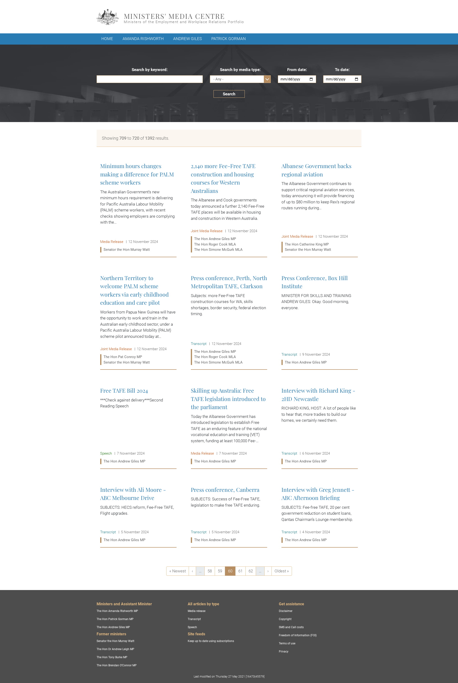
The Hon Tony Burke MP (112, 657)
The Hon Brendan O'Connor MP (117, 665)
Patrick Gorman (228, 38)
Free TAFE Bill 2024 (138, 426)
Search (229, 94)
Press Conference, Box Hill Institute (320, 320)
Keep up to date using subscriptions (211, 641)
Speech (192, 627)
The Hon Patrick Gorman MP (115, 619)
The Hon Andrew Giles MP (113, 627)
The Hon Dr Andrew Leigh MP (115, 649)
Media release (196, 611)
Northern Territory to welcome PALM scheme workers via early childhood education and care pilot (138, 320)
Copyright (285, 619)
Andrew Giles (187, 38)
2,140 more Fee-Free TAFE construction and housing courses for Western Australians (229, 207)
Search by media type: (240, 69)
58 (211, 570)
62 (252, 570)
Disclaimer (285, 611)
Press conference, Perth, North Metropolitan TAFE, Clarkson (229, 320)
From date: (297, 69)
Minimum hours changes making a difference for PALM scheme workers (138, 207)
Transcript (194, 619)
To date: (342, 69)
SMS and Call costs (291, 627)
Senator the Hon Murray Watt (115, 641)
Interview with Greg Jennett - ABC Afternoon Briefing (320, 515)
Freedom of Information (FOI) (298, 635)
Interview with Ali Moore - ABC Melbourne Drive (138, 515)
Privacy (283, 651)
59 (221, 570)
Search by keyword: (150, 69)
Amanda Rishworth (143, 38)
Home (107, 38)
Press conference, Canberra (229, 515)
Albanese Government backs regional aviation (320, 207)
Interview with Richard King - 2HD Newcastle (320, 426)
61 (242, 570)
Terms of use (287, 643)
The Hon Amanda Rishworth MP (117, 611)
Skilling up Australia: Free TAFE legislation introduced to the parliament (229, 426)
